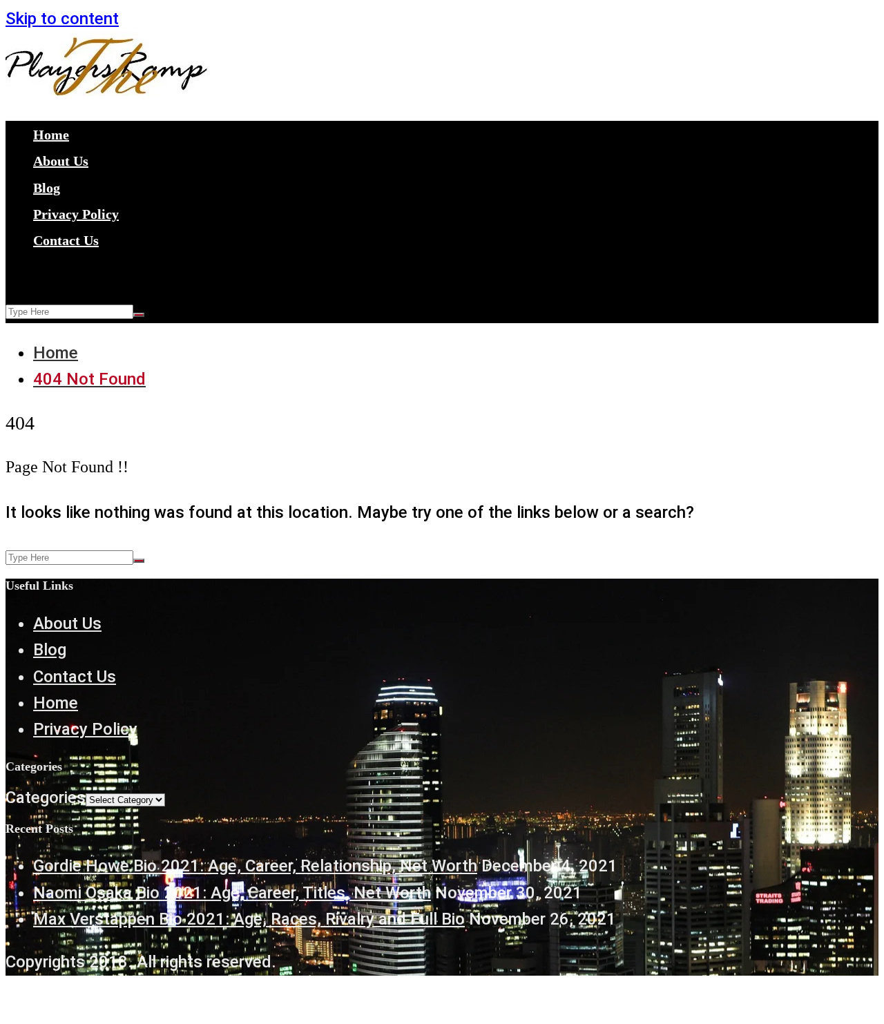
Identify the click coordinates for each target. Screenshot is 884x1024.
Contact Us (66, 240)
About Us (60, 160)
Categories (46, 797)
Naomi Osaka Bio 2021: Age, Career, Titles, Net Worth (232, 892)
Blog (46, 187)
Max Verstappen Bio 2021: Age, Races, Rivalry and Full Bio (249, 919)
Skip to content (62, 18)
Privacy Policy (76, 214)
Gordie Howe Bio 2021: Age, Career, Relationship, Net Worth (255, 866)
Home (51, 134)
